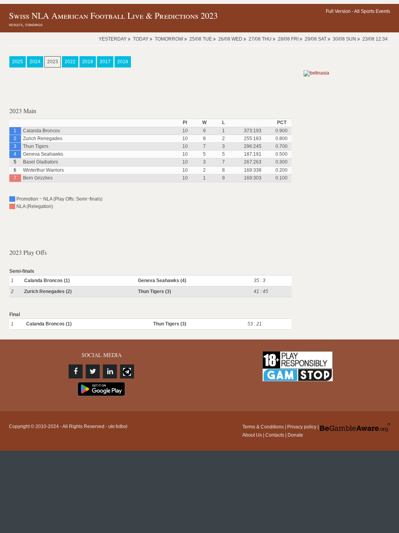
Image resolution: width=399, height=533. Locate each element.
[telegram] (127, 371)
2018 (87, 61)
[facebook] (76, 371)
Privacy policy (301, 427)
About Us (252, 435)
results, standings (25, 24)
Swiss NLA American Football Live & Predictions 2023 (113, 15)
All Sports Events (372, 11)
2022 (70, 61)
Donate (295, 435)
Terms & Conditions (263, 427)
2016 (122, 61)
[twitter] (93, 371)
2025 (17, 61)
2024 (35, 61)
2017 (105, 61)
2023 (52, 61)
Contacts (274, 435)
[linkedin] (110, 371)
